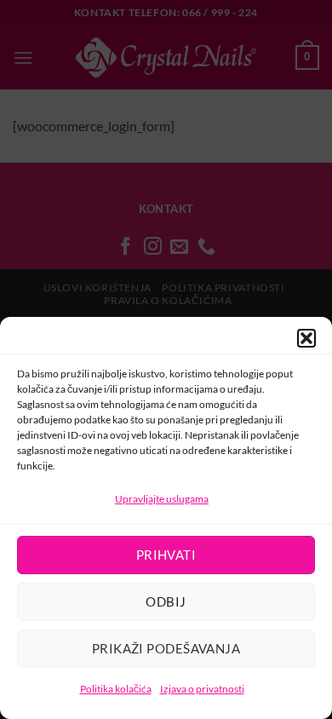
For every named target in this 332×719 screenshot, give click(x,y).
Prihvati (166, 554)
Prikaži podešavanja (166, 648)
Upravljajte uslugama (162, 498)
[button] (306, 338)
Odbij (166, 601)
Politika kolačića (116, 688)
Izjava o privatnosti (202, 688)
